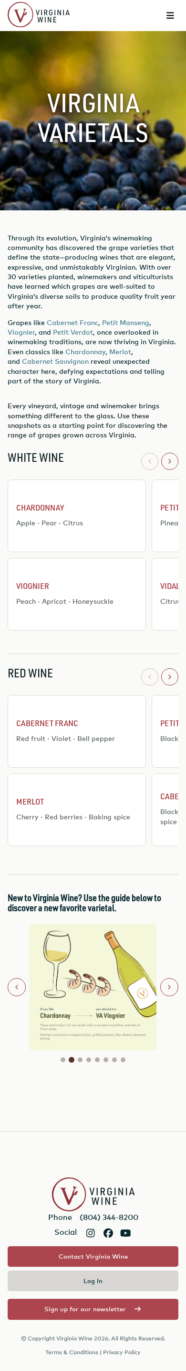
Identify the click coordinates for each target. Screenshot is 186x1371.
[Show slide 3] (80, 1059)
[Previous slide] (17, 987)
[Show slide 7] (114, 1059)
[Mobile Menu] (170, 15)
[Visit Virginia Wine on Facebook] (108, 1233)
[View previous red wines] (149, 677)
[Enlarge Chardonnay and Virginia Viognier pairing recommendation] (93, 987)
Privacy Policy (122, 1352)
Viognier (21, 332)
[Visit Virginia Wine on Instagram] (90, 1233)
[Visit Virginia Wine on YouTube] (126, 1233)
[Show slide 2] (71, 1060)
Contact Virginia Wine (93, 1256)
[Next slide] (169, 987)
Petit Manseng (125, 322)
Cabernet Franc (72, 322)
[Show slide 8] (123, 1059)
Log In (93, 1280)
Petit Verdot (73, 332)
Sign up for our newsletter (85, 1309)
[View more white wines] (169, 461)
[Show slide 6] (105, 1059)
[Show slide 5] (97, 1059)
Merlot (120, 352)
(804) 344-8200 (109, 1217)
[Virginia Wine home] (39, 15)
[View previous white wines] (149, 461)
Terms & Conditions (71, 1352)
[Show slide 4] (88, 1059)
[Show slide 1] (63, 1059)
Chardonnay (85, 352)
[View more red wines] (169, 677)
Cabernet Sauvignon (55, 361)
